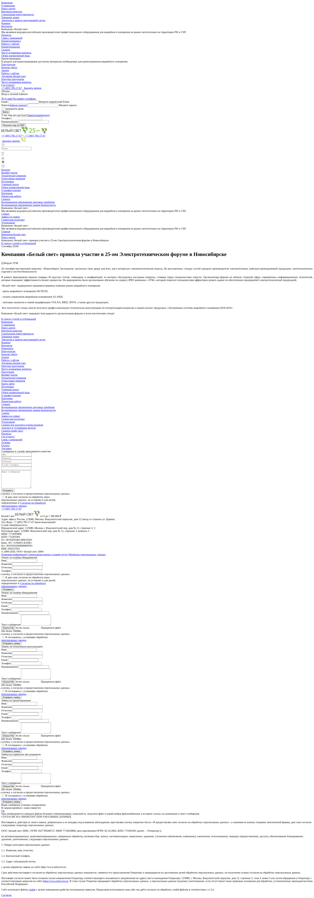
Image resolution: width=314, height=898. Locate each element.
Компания (7, 2)
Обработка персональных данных (87, 554)
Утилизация (8, 222)
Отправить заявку (11, 643)
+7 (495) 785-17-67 (11, 88)
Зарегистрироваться (38, 115)
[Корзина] (157, 158)
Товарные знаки (10, 17)
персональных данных (13, 640)
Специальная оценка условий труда (47, 554)
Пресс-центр (8, 8)
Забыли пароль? (18, 105)
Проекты (6, 35)
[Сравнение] (157, 155)
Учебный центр (10, 184)
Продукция (7, 372)
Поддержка (7, 181)
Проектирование (10, 46)
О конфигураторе (11, 190)
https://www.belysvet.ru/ (55, 881)
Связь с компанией (11, 38)
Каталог (5, 169)
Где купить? (8, 85)
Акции (5, 70)
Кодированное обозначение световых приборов (28, 202)
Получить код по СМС (14, 125)
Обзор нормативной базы (15, 55)
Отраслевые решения (13, 178)
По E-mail (6, 98)
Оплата (5, 445)
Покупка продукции (12, 79)
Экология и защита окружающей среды (23, 20)
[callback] (23, 141)
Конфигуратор (9, 172)
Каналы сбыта (9, 67)
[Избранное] (157, 162)
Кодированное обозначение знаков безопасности (28, 205)
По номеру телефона (24, 98)
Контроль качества (11, 11)
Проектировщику (11, 41)
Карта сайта (8, 383)
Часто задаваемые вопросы (16, 52)
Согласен (6, 895)
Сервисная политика (13, 219)
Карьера (5, 23)
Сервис (5, 213)
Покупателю (8, 64)
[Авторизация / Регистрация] (157, 145)
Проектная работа (11, 196)
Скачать (5, 49)
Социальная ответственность (17, 14)
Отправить (8, 490)
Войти (6, 112)
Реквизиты (7, 348)
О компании (8, 5)
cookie (32, 889)
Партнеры (7, 193)
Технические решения (13, 175)
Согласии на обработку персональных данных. (23, 504)
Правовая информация (14, 554)
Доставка (6, 448)
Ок (3, 810)
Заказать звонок (32, 88)
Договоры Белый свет (13, 76)
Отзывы (5, 442)
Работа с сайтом (10, 43)
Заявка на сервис (10, 216)
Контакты (6, 26)
